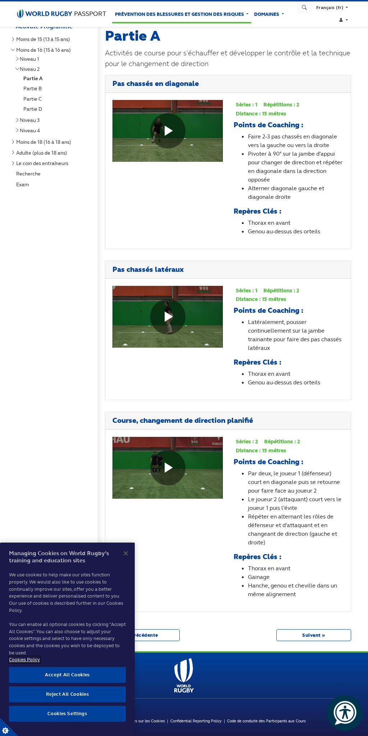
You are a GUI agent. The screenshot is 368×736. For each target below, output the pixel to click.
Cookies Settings (9, 727)
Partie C (34, 99)
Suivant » (313, 635)
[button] (332, 7)
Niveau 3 (31, 120)
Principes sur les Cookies (143, 720)
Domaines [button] (267, 14)
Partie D (34, 109)
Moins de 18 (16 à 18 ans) (45, 142)
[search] (304, 7)
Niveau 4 (31, 130)
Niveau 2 (31, 69)
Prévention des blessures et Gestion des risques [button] (180, 14)
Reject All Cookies (67, 694)
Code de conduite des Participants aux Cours (266, 720)
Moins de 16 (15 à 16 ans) (45, 50)
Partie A (34, 78)
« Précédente (142, 635)
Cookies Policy (24, 660)
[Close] (126, 553)
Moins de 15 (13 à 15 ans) (44, 39)
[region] (67, 639)
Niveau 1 (31, 59)
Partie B (34, 88)
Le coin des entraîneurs (43, 163)
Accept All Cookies (67, 675)
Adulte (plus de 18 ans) (43, 153)
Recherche (30, 173)
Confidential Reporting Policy (197, 720)
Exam (24, 184)
